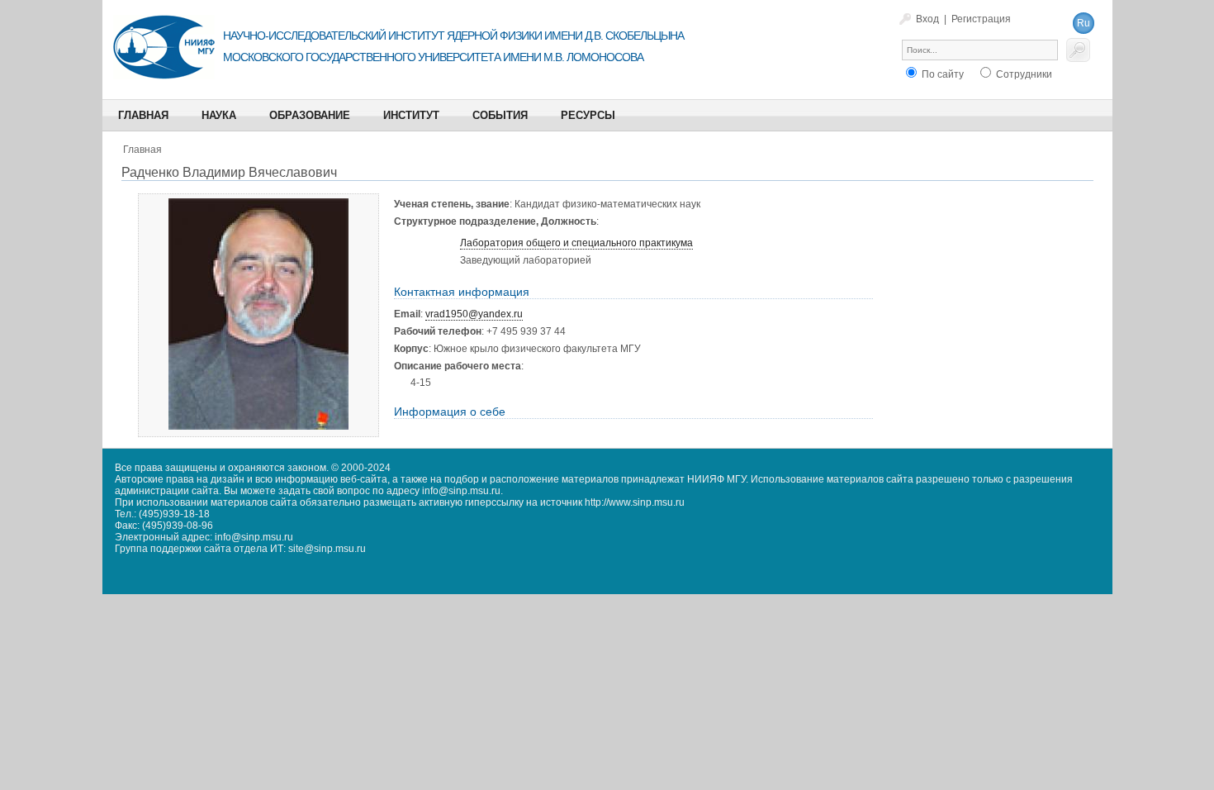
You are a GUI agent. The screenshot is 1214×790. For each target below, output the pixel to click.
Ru (1083, 23)
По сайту (941, 74)
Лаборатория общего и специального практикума (576, 243)
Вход (927, 19)
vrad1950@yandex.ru (474, 314)
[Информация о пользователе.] (258, 426)
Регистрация (981, 19)
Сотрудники (1022, 74)
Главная (142, 149)
